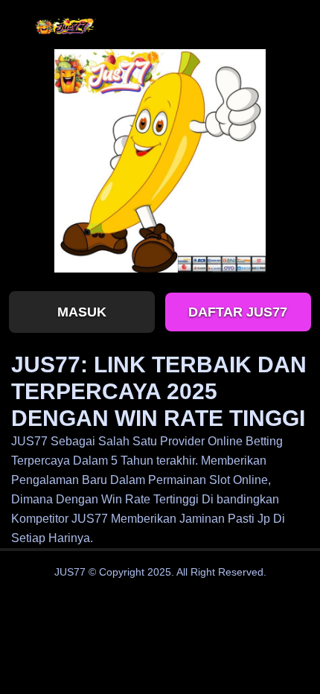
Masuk (81, 312)
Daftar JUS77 (237, 312)
